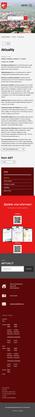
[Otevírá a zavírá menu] (30, 5)
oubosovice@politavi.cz (17, 304)
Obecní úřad (7, 191)
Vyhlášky (6, 187)
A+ (8, 43)
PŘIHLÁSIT (29, 269)
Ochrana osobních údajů (9, 393)
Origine (21, 410)
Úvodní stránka (5, 37)
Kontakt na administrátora (9, 397)
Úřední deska (8, 181)
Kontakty (4, 389)
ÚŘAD (14, 37)
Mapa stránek (5, 387)
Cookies (4, 395)
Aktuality (21, 37)
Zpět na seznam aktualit (10, 149)
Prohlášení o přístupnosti (8, 391)
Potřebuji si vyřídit (9, 184)
